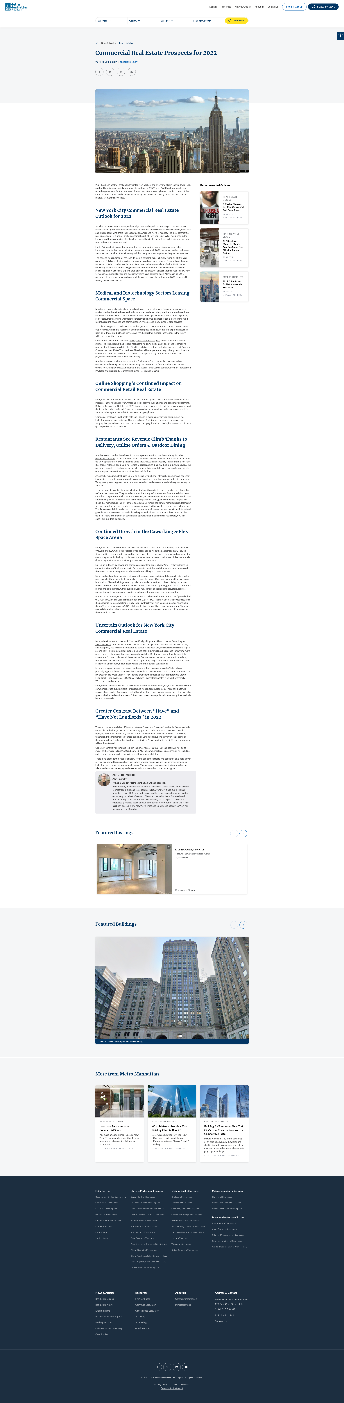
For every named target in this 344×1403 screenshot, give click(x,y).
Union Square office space (184, 1250)
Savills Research (103, 644)
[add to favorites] (169, 847)
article (121, 518)
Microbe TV (127, 347)
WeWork (99, 550)
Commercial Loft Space (106, 1202)
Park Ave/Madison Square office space (190, 1232)
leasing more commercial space (145, 340)
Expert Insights (102, 1310)
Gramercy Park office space (185, 1208)
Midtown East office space (144, 1226)
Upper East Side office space (226, 1202)
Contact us (273, 6)
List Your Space (142, 1298)
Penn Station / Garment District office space (153, 1244)
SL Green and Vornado (180, 739)
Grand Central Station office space (148, 1214)
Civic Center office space (224, 1229)
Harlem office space (222, 1197)
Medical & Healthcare (106, 1214)
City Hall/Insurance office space (228, 1235)
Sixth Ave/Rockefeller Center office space (152, 1256)
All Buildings (141, 1322)
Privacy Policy (160, 1384)
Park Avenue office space (143, 1238)
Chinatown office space (224, 1223)
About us (259, 6)
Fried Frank (101, 677)
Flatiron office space (181, 1202)
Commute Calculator (145, 1304)
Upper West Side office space (227, 1208)
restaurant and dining (105, 458)
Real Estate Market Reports (108, 1316)
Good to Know (142, 1328)
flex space (138, 568)
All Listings (140, 1316)
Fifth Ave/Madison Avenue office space (150, 1208)
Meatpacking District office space (188, 1226)
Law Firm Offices (103, 1226)
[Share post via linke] (121, 72)
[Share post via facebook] (99, 72)
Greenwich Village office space (186, 1214)
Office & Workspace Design (109, 1328)
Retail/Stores (101, 1232)
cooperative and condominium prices (130, 277)
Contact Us (221, 1321)
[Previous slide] (234, 833)
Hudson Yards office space (144, 1220)
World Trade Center (150, 367)
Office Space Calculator (147, 1310)
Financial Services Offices (108, 1220)
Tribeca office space (181, 1244)
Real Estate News (103, 1304)
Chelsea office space (181, 1197)
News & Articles (243, 6)
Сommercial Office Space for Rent (112, 1197)
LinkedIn (132, 809)
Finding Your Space (104, 1322)
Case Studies (101, 1334)
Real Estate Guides (104, 1298)
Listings (213, 6)
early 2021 (136, 750)
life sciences (108, 343)
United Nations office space (145, 1267)
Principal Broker (183, 1304)
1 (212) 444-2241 (224, 1315)
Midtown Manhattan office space (147, 1191)
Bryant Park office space (143, 1197)
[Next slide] (243, 833)
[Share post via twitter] (110, 72)
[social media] (158, 1367)
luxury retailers (119, 420)
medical (165, 312)
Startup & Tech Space (106, 1208)
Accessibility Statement (172, 1388)
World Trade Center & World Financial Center (235, 1246)
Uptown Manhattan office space (227, 1191)
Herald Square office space (185, 1220)
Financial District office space (227, 1241)
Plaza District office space (144, 1250)
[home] (97, 43)
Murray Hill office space (143, 1232)
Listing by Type (102, 1191)
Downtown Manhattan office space (229, 1217)
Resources (226, 6)
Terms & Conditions (180, 1384)
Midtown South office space (185, 1191)
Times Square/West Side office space (149, 1261)
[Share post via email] (132, 72)
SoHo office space (180, 1238)
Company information (186, 1298)
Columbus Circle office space (145, 1202)
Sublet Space (101, 1238)
